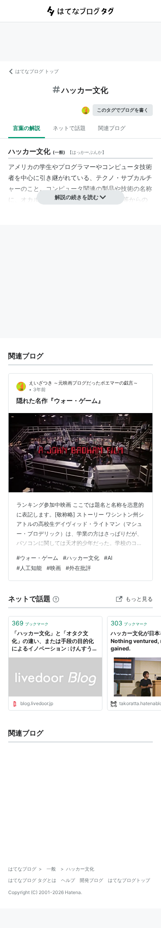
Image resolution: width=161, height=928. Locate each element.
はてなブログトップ (129, 880)
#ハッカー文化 (81, 557)
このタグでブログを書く (122, 110)
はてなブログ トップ (37, 71)
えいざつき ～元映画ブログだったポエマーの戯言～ (83, 383)
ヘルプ (68, 880)
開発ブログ (91, 880)
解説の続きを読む (76, 197)
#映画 (54, 568)
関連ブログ (111, 128)
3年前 (39, 389)
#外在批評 (78, 568)
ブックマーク (30, 623)
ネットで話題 (69, 128)
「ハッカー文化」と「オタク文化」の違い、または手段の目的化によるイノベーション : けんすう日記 (55, 641)
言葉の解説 (26, 128)
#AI (108, 557)
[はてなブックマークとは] (56, 599)
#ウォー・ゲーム (37, 557)
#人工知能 (29, 568)
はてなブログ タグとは (32, 880)
